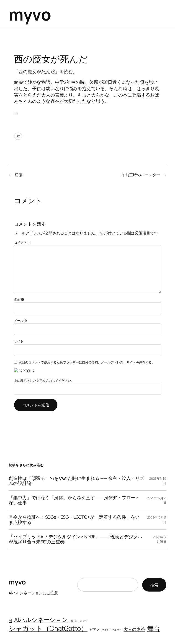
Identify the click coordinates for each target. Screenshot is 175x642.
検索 (154, 584)
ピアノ (95, 629)
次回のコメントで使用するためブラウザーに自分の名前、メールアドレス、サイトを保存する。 (87, 362)
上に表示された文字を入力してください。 (44, 380)
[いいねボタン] (16, 113)
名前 (19, 299)
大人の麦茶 (134, 629)
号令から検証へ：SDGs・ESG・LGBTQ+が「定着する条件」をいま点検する (74, 520)
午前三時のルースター (141, 174)
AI (10, 620)
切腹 (19, 174)
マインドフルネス (111, 629)
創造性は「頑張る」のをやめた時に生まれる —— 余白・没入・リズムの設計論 (76, 481)
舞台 (153, 628)
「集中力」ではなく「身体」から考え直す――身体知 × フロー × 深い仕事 (73, 500)
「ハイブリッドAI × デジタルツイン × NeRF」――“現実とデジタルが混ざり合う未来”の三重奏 (75, 539)
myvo (30, 14)
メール (21, 320)
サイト (19, 341)
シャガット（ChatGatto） (48, 628)
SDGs (83, 621)
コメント (22, 242)
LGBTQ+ (74, 621)
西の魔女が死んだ (36, 71)
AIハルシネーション (41, 620)
